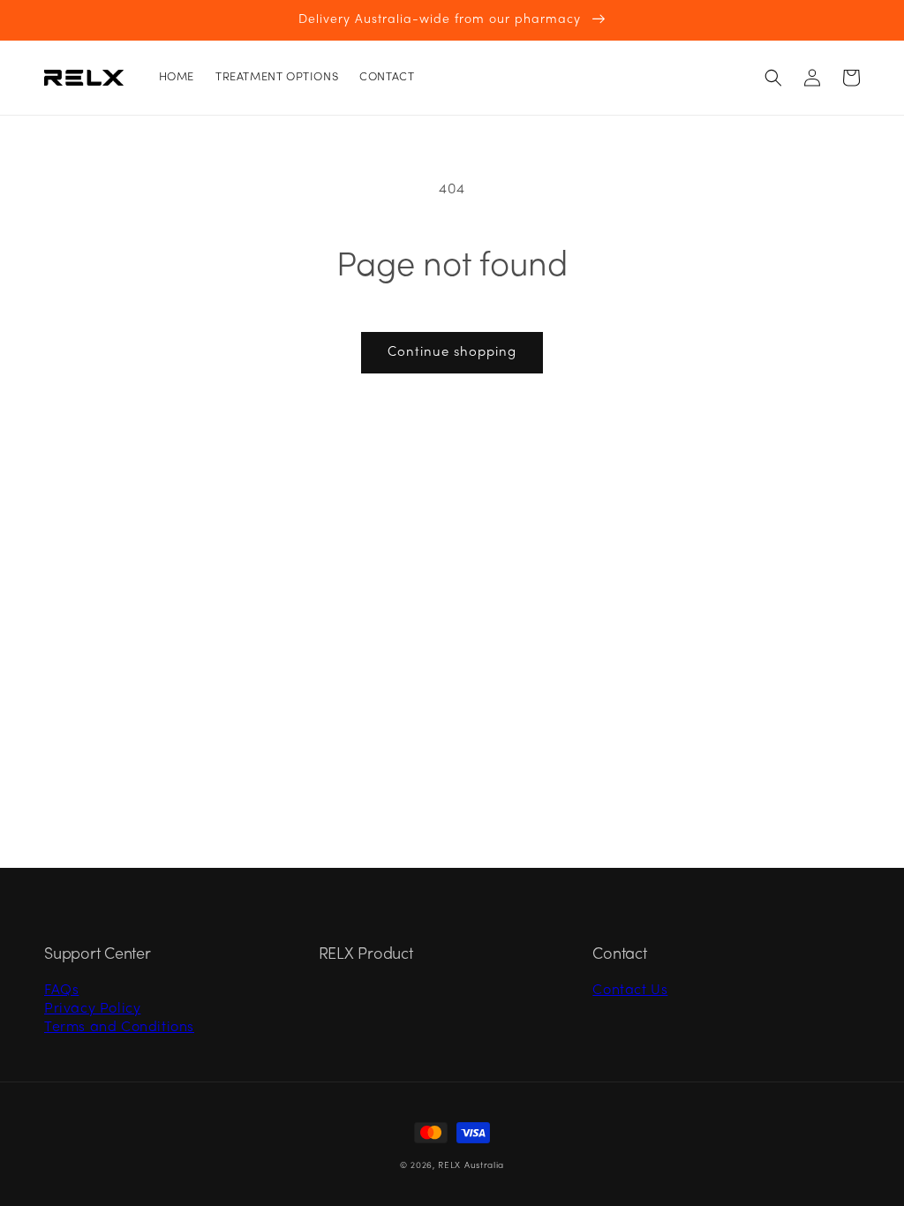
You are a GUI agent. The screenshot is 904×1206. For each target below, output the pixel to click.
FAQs (61, 991)
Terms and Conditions (119, 1028)
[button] (773, 77)
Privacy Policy (92, 1009)
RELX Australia (471, 1166)
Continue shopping (452, 352)
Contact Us (629, 991)
